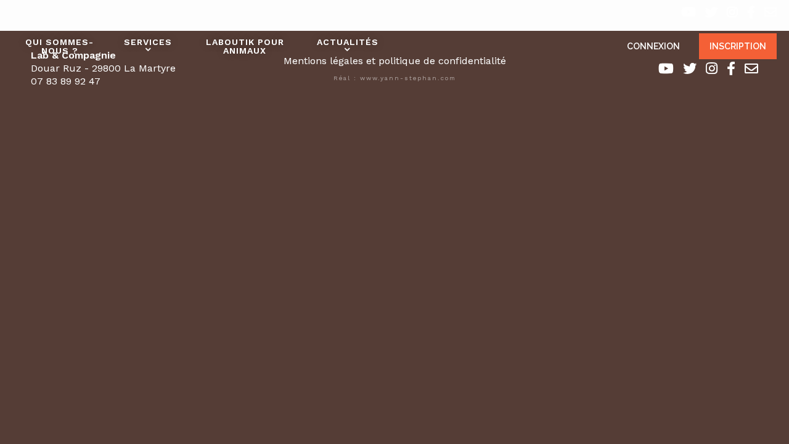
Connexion (653, 46)
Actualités (347, 42)
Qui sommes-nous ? (59, 46)
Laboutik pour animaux (245, 46)
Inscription (737, 46)
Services (148, 42)
